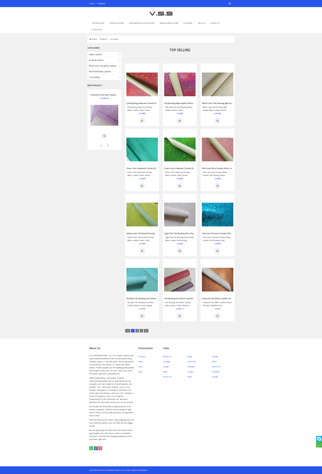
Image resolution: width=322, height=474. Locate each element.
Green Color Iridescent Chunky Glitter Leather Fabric (149, 168)
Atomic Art (167, 356)
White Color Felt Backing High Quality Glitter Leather (225, 103)
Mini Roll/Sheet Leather (169, 23)
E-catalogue (97, 30)
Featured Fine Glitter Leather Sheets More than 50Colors (227, 298)
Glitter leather (98, 23)
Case (140, 366)
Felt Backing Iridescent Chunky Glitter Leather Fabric (149, 103)
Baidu (189, 356)
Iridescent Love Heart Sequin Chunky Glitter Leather (114, 94)
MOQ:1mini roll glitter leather (141, 23)
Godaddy (166, 361)
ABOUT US (202, 23)
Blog (140, 371)
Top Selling (187, 23)
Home (91, 3)
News (140, 361)
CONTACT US (215, 23)
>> (146, 330)
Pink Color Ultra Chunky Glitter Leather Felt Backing (225, 168)
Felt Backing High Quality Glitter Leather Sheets (185, 103)
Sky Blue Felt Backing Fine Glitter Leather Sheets (148, 298)
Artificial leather (117, 23)
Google (215, 356)
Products (103, 39)
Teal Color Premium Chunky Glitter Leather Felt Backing (227, 233)
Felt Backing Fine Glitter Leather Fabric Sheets (185, 298)
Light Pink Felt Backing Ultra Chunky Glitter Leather (187, 233)
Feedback (101, 3)
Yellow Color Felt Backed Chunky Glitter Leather (147, 233)
